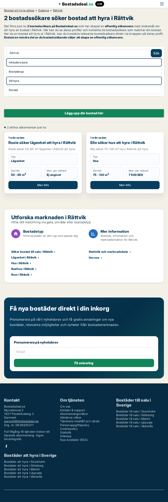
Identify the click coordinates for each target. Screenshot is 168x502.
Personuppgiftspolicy (74, 425)
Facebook (6, 446)
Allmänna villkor (70, 417)
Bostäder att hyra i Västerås (23, 476)
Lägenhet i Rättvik (24, 257)
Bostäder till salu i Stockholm (136, 411)
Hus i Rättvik (20, 263)
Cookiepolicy (69, 428)
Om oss (94, 257)
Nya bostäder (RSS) (74, 439)
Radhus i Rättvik (22, 269)
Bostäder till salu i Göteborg (135, 415)
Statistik (65, 432)
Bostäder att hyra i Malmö (22, 469)
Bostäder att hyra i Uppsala (23, 473)
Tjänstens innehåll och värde (79, 421)
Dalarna (43, 10)
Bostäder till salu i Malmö (133, 418)
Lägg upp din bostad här (84, 113)
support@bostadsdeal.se (21, 421)
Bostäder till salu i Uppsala (134, 422)
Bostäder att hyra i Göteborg (24, 465)
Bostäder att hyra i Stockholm (24, 461)
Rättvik (58, 10)
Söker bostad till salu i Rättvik (32, 251)
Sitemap (65, 436)
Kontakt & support (72, 410)
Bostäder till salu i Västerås (134, 426)
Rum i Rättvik (20, 274)
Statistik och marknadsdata (108, 251)
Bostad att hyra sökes (19, 10)
